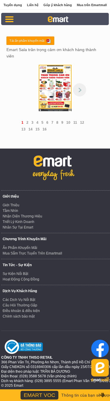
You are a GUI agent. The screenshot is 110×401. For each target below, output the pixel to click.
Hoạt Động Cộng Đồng (21, 279)
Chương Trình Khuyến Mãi (24, 239)
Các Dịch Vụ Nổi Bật (19, 299)
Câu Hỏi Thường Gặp (20, 305)
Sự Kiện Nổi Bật (15, 274)
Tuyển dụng (13, 5)
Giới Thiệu (11, 205)
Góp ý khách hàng (57, 5)
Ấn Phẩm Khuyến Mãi (20, 248)
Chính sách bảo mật (19, 316)
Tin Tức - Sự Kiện (17, 265)
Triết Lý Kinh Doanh (18, 222)
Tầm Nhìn (10, 210)
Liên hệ (32, 5)
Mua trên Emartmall (92, 5)
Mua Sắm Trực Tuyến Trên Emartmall (32, 253)
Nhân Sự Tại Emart (18, 227)
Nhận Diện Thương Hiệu (22, 216)
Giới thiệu (11, 196)
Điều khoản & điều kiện (21, 311)
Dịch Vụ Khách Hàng (20, 291)
